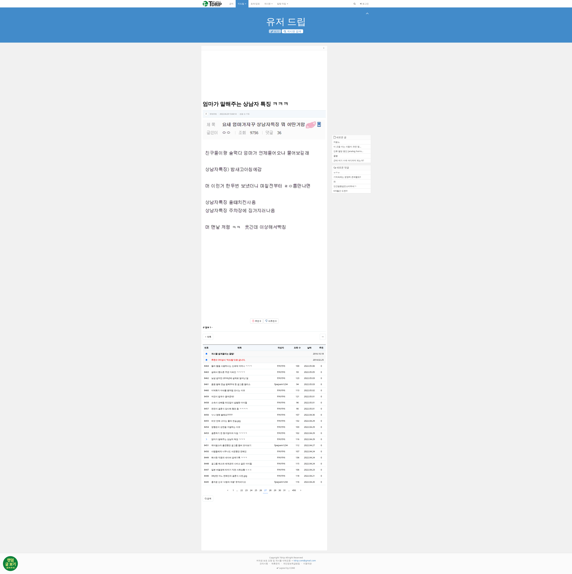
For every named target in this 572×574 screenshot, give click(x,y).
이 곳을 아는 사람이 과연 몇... (347, 146)
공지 (231, 3)
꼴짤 (336, 155)
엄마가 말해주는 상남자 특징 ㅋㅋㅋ (228, 439)
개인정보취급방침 (291, 563)
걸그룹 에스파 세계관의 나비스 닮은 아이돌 (231, 463)
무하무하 (213, 114)
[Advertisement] (181, 91)
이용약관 (307, 563)
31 (284, 490)
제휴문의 (275, 563)
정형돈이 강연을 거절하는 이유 (225, 427)
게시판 (267, 3)
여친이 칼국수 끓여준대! (222, 396)
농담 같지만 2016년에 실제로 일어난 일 (229, 378)
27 (265, 490)
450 (294, 490)
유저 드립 (286, 21)
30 (280, 490)
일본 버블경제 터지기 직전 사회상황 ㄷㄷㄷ (231, 469)
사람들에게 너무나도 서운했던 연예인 (229, 451)
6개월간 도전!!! (341, 190)
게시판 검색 (293, 31)
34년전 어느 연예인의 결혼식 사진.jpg (229, 475)
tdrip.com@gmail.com (305, 560)
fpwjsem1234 (281, 384)
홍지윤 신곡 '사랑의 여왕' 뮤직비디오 (228, 481)
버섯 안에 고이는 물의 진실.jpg (226, 420)
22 (241, 490)
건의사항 (264, 563)
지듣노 (337, 142)
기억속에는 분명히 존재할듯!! (347, 177)
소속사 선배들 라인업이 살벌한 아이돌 (229, 402)
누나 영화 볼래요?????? (222, 414)
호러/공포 (255, 3)
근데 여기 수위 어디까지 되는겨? (349, 160)
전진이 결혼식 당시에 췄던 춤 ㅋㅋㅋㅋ (229, 408)
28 (270, 490)
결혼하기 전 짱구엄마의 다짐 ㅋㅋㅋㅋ (229, 433)
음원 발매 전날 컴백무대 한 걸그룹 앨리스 (230, 384)
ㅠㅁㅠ (337, 172)
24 (251, 490)
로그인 (365, 3)
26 (260, 490)
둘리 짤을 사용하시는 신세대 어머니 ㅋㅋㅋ (231, 366)
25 (256, 490)
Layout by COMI (287, 568)
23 (246, 490)
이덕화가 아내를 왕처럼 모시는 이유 (228, 390)
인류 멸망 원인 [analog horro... (348, 151)
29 (275, 490)
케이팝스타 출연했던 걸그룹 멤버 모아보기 (231, 445)
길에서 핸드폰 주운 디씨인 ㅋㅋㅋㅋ (228, 372)
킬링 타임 (282, 3)
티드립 (241, 3)
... (237, 490)
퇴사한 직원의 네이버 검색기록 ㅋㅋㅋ (229, 457)
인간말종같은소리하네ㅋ (345, 186)
